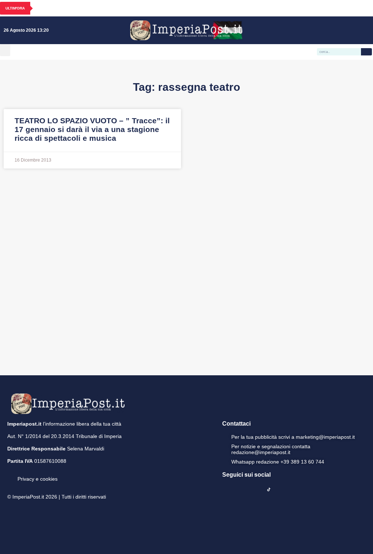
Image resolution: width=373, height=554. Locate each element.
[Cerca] (366, 51)
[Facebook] (322, 30)
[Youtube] (343, 30)
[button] (5, 50)
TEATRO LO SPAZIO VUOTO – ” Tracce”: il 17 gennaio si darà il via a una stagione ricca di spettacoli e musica (92, 129)
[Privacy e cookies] (10, 474)
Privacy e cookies (37, 479)
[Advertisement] (186, 271)
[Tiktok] (365, 30)
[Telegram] (354, 30)
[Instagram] (333, 30)
